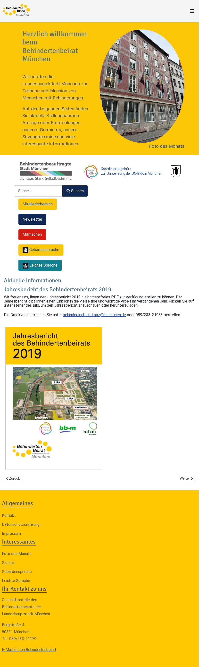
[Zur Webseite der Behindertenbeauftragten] (45, 171)
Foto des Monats (166, 146)
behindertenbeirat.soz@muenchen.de (94, 314)
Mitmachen (32, 234)
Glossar (8, 562)
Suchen (77, 191)
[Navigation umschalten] (192, 11)
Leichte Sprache (16, 580)
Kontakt (9, 515)
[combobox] (38, 190)
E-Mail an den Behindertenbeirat (29, 649)
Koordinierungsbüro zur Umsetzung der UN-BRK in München (131, 171)
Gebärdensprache (17, 571)
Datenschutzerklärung (21, 524)
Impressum (11, 533)
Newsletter (32, 219)
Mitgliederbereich (38, 204)
